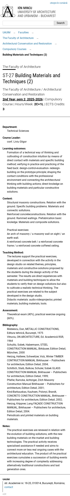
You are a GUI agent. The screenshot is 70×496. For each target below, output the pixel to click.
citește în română (58, 3)
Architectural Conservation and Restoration (27, 43)
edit (4, 494)
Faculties (23, 32)
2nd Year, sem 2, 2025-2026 (23, 99)
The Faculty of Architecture (18, 38)
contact (8, 487)
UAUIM (6, 32)
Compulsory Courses (14, 49)
